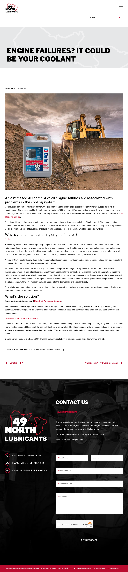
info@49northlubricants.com (33, 470)
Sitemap (54, 568)
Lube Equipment (114, 568)
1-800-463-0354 (33, 456)
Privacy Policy (45, 568)
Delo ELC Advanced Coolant (47, 301)
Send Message (89, 540)
